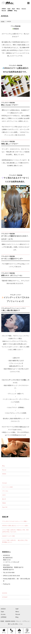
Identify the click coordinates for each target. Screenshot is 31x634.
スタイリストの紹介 (7, 487)
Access (24, 8)
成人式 (4, 499)
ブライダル (5, 491)
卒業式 (4, 503)
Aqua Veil (4, 507)
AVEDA (4, 8)
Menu (18, 8)
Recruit (4, 10)
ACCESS (4, 593)
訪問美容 (10, 10)
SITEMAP (4, 597)
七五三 (4, 495)
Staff (8, 8)
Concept (4, 483)
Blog (15, 10)
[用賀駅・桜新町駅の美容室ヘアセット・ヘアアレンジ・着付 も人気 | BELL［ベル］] (8, 3)
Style (13, 8)
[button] (28, 3)
